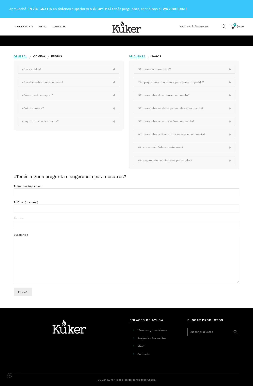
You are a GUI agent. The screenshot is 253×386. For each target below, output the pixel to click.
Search (235, 332)
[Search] (224, 26)
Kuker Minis (24, 26)
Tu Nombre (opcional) (28, 186)
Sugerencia (21, 234)
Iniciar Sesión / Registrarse (193, 26)
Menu (43, 26)
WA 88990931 (175, 9)
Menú (140, 346)
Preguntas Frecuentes (151, 338)
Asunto (18, 218)
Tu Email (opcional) (26, 202)
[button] (10, 375)
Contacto (59, 26)
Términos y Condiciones (152, 330)
